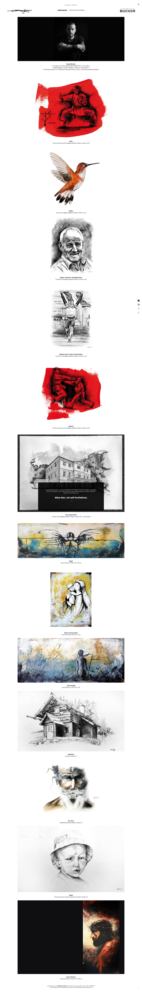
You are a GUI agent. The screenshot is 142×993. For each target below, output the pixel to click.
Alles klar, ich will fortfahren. (71, 497)
